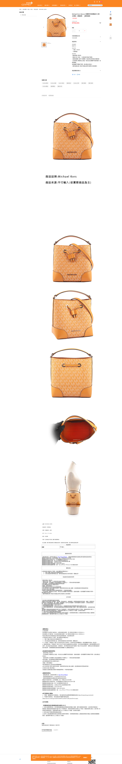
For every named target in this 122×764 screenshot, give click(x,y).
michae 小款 (76, 83)
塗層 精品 (53, 86)
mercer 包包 (61, 83)
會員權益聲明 (69, 763)
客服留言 (69, 761)
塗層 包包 (69, 83)
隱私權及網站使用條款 (51, 763)
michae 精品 (45, 86)
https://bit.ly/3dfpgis (62, 556)
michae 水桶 (53, 83)
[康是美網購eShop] (27, 3)
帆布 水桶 (91, 83)
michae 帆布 (45, 83)
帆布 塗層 (84, 83)
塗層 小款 (60, 86)
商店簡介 (49, 761)
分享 (75, 74)
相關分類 (44, 80)
